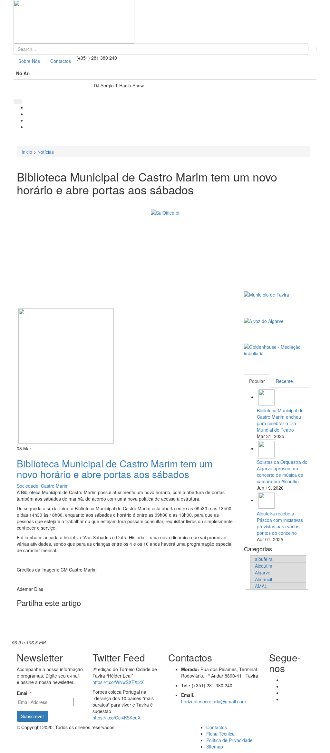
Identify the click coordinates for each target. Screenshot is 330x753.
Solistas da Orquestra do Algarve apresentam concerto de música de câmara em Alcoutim (282, 471)
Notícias (45, 152)
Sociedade (27, 486)
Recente (284, 381)
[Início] (165, 22)
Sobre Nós (29, 61)
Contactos (60, 61)
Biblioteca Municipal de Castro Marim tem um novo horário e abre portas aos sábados (115, 468)
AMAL (261, 586)
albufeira (264, 559)
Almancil (263, 579)
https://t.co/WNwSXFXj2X (118, 682)
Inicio (27, 152)
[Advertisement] (125, 262)
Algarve (262, 572)
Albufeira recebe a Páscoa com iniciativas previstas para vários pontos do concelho (280, 523)
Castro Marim (55, 486)
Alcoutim (263, 565)
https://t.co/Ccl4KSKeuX (116, 717)
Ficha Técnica (220, 733)
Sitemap (214, 746)
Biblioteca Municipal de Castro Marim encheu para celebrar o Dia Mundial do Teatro (280, 420)
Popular (257, 381)
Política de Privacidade (229, 740)
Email (24, 693)
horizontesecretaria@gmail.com (213, 701)
